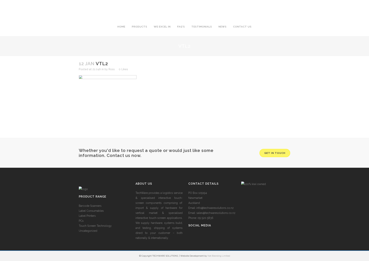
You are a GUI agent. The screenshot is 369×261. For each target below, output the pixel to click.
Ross (112, 69)
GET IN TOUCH (274, 153)
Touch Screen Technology (95, 225)
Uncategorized (88, 230)
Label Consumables (91, 210)
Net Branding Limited (219, 255)
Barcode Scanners (90, 205)
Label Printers (87, 215)
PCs (81, 220)
